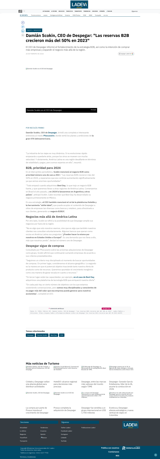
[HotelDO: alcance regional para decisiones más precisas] (66, 373)
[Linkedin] (22, 31)
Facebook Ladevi (66, 431)
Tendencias (86, 11)
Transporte (78, 11)
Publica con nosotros (110, 448)
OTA (61, 335)
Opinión (102, 11)
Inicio (29, 30)
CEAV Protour (76, 15)
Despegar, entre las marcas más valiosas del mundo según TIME (93, 384)
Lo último (54, 11)
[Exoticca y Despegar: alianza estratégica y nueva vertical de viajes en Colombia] (121, 399)
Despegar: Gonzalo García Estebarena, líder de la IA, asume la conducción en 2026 (121, 385)
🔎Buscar (109, 11)
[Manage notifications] (155, 454)
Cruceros (95, 11)
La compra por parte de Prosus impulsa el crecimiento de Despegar (37, 410)
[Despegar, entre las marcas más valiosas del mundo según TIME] (93, 373)
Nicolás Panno (37, 128)
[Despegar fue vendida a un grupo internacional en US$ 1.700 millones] (93, 399)
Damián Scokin (42, 335)
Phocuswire (48, 135)
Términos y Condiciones (28, 457)
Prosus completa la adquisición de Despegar (65, 408)
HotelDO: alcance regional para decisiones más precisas (65, 384)
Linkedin (63, 438)
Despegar (52, 132)
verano (45, 15)
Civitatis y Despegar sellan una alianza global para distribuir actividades (38, 384)
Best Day (54, 335)
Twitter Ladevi (65, 428)
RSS (117, 455)
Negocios (61, 11)
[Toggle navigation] (23, 11)
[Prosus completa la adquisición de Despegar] (66, 399)
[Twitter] (22, 26)
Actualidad (46, 11)
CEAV (84, 15)
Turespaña (98, 15)
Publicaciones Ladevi (88, 428)
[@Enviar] (22, 35)
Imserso (67, 15)
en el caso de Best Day (84, 277)
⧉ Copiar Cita (106, 308)
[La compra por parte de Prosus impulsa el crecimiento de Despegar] (38, 399)
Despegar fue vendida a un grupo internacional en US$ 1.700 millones (93, 410)
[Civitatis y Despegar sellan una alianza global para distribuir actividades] (38, 373)
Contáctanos (113, 451)
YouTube (63, 441)
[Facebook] (22, 22)
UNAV (90, 15)
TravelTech (69, 11)
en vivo (106, 15)
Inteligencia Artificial (56, 15)
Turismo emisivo (36, 15)
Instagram (64, 434)
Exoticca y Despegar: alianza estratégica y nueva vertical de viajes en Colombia (121, 411)
